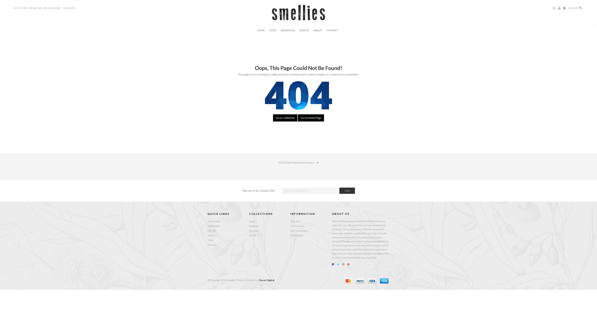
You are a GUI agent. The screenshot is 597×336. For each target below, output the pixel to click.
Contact (212, 244)
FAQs (211, 239)
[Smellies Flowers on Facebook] (334, 264)
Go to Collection (285, 117)
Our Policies (296, 235)
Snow (252, 221)
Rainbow (253, 225)
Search (211, 235)
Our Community (298, 230)
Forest (252, 235)
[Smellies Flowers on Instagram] (344, 264)
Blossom (253, 230)
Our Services (297, 225)
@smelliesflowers (296, 162)
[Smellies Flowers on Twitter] (339, 264)
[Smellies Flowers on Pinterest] (349, 264)
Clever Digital (266, 280)
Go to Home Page (311, 117)
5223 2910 (70, 8)
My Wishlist (214, 225)
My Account (214, 221)
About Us (295, 221)
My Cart (212, 230)
